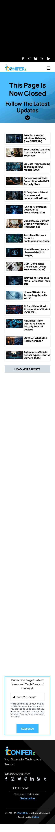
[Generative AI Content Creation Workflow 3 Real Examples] (14, 221)
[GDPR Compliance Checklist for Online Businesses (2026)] (14, 263)
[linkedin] (48, 58)
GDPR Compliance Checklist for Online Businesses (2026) (35, 266)
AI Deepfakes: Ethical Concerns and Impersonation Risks (36, 195)
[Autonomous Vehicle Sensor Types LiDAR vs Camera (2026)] (14, 352)
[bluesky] (35, 58)
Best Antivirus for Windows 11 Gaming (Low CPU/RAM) (35, 138)
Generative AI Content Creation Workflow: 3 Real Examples (36, 223)
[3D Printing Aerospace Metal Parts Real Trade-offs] (14, 278)
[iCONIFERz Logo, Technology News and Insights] (15, 65)
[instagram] (29, 58)
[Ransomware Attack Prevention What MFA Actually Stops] (14, 178)
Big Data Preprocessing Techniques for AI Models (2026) (37, 166)
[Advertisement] (27, 27)
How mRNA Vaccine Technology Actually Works (35, 295)
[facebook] (23, 58)
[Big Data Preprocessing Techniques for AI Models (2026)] (14, 164)
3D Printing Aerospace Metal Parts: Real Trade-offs (37, 280)
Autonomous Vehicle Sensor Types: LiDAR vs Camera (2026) (37, 355)
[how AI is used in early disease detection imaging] (14, 249)
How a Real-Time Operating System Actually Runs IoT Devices (34, 325)
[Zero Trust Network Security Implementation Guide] (14, 235)
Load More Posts (27, 369)
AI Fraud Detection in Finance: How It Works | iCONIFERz (37, 309)
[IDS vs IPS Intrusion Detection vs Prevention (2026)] (14, 207)
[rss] (38, 779)
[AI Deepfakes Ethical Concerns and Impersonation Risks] (14, 192)
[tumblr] (45, 779)
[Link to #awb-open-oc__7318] (48, 68)
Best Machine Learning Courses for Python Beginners (37, 152)
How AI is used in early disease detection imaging (36, 252)
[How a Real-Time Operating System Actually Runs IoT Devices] (14, 320)
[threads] (42, 58)
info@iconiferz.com (17, 774)
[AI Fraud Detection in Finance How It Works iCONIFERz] (14, 306)
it (35, 817)
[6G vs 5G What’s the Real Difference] (14, 338)
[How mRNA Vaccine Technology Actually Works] (14, 292)
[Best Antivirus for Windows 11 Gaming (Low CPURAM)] (14, 135)
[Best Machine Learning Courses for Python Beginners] (14, 149)
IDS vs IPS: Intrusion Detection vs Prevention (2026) (35, 209)
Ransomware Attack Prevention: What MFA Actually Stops (36, 181)
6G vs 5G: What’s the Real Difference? (35, 339)
